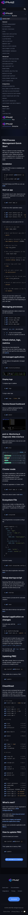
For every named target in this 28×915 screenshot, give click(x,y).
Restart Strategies (8, 29)
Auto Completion (7, 80)
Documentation (15, 887)
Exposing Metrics (7, 63)
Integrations (5, 891)
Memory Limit (6, 43)
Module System (7, 73)
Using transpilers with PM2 (10, 96)
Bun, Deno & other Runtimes (11, 88)
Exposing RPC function (9, 61)
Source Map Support (8, 76)
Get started (14, 899)
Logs (3, 31)
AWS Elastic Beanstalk (9, 100)
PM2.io (4, 827)
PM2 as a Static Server (9, 46)
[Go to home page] (7, 2)
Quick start (5, 887)
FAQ (3, 111)
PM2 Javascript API (8, 66)
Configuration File (8, 36)
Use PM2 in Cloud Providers (10, 91)
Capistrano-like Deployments (11, 103)
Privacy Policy (15, 911)
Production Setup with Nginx (11, 93)
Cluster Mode (6, 38)
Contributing (6, 113)
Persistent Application (9, 34)
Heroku (4, 98)
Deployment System (8, 48)
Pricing (13, 891)
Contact (20, 891)
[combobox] (14, 9)
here (21, 494)
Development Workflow (9, 78)
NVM (3, 186)
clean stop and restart (18, 814)
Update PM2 (5, 53)
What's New (5, 108)
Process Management (9, 24)
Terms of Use (6, 911)
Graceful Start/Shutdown (10, 58)
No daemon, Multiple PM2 (10, 71)
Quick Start (6, 18)
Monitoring (5, 68)
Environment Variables (9, 51)
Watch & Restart (7, 41)
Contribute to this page (15, 859)
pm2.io (7, 353)
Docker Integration (8, 86)
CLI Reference (6, 26)
